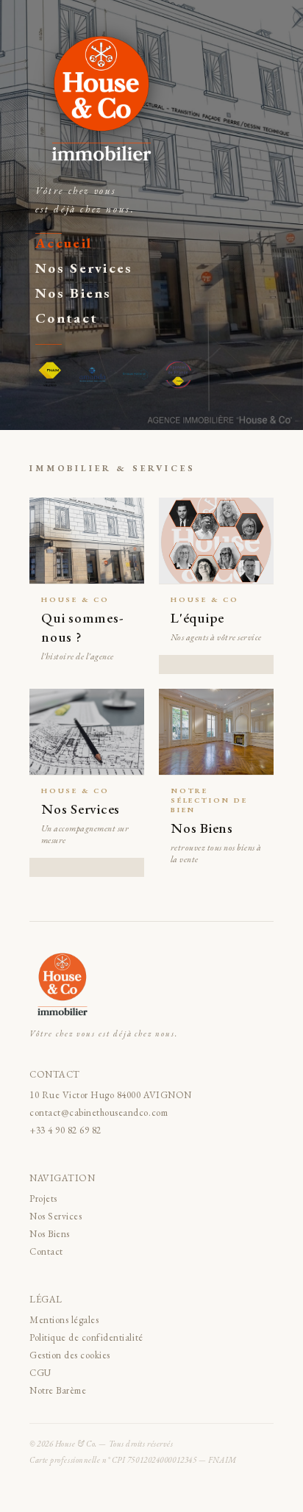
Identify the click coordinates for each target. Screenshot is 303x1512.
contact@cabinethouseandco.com (98, 1112)
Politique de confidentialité (86, 1337)
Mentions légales (64, 1320)
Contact (66, 318)
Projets (43, 1198)
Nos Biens (73, 293)
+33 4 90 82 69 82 (65, 1130)
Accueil (63, 243)
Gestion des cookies (69, 1355)
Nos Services (84, 268)
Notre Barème (57, 1390)
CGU (40, 1372)
